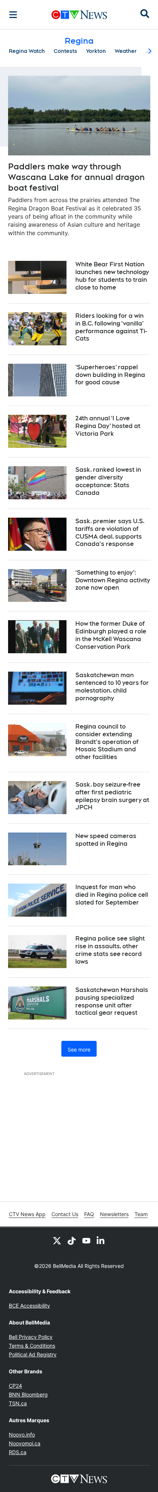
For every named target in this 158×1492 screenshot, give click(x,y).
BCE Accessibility (29, 1305)
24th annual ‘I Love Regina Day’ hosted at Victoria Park (107, 426)
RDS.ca (17, 1452)
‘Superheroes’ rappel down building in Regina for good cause (110, 375)
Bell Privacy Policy (31, 1337)
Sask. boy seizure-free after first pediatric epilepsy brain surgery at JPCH (112, 796)
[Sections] (13, 14)
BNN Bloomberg (28, 1394)
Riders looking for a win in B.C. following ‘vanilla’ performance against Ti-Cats (111, 327)
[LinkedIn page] (101, 1240)
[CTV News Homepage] (79, 14)
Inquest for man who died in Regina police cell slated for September (111, 895)
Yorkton (96, 51)
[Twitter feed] (57, 1240)
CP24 (15, 1386)
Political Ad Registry (33, 1354)
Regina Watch (27, 51)
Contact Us (64, 1214)
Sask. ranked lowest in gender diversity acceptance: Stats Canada (108, 481)
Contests (65, 51)
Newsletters (114, 1214)
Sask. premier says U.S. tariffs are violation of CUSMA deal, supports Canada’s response (109, 532)
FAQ (89, 1214)
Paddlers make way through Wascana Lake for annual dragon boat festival (76, 177)
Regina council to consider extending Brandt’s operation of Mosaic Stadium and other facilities (107, 742)
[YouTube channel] (86, 1240)
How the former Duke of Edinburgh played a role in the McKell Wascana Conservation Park (110, 635)
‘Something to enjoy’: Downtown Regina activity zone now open (112, 580)
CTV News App (27, 1214)
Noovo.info (22, 1434)
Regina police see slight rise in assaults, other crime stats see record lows (110, 950)
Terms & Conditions (32, 1345)
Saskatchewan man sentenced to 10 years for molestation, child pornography (112, 686)
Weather (126, 51)
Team (141, 1214)
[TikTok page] (71, 1240)
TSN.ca (18, 1403)
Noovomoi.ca (24, 1443)
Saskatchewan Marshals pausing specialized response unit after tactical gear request (111, 1001)
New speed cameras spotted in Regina (105, 840)
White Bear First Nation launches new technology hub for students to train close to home (112, 276)
